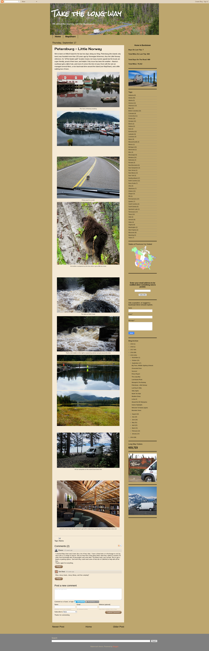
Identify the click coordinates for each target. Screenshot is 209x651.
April (133, 425)
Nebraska (131, 160)
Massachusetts (132, 142)
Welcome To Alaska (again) (140, 407)
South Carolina (132, 204)
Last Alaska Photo (137, 379)
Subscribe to (59, 612)
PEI (129, 196)
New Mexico (132, 173)
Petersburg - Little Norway (139, 385)
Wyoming (131, 235)
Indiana (130, 126)
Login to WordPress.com (92, 602)
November (135, 357)
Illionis (130, 124)
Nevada (130, 162)
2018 (132, 347)
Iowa (129, 129)
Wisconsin (131, 232)
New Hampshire (133, 168)
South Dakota (132, 206)
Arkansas (131, 105)
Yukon (130, 237)
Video (130, 222)
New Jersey (131, 170)
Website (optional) (104, 604)
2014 (132, 437)
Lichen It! (134, 399)
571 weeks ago (68, 550)
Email (78, 604)
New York (131, 175)
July (133, 417)
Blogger (115, 646)
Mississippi (131, 155)
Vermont (130, 219)
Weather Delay (136, 396)
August (134, 414)
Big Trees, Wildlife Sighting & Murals (142, 365)
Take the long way (87, 13)
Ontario (130, 191)
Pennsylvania (132, 199)
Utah (129, 217)
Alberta (130, 100)
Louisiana (131, 136)
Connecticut (132, 116)
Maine (130, 139)
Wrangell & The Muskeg (139, 382)
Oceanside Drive (137, 368)
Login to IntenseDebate (79, 602)
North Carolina (132, 180)
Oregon (130, 193)
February (135, 431)
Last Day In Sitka (137, 388)
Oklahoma (131, 188)
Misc (129, 152)
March (134, 428)
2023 (132, 344)
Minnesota (131, 149)
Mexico (130, 144)
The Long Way (136, 377)
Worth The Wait (136, 393)
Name (56, 604)
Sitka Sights (135, 391)
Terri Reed (61, 571)
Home (58, 36)
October (134, 360)
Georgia (130, 121)
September (135, 363)
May (133, 422)
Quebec (130, 201)
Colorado (131, 113)
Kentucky (131, 131)
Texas (130, 214)
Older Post (118, 626)
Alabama (131, 95)
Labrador (131, 134)
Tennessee (131, 212)
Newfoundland (132, 178)
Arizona (130, 103)
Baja (129, 108)
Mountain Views (136, 410)
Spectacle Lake (133, 209)
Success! (134, 371)
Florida (130, 118)
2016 (132, 352)
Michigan (131, 147)
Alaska (61, 541)
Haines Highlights (137, 405)
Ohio (129, 186)
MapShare (70, 36)
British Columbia (133, 111)
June (133, 419)
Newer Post (58, 626)
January (134, 434)
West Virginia (132, 230)
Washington (132, 227)
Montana (131, 157)
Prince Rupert (136, 374)
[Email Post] (59, 538)
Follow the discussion (120, 546)
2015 (132, 355)
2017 (132, 349)
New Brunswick (133, 165)
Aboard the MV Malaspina (139, 402)
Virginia (130, 225)
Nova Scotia (132, 183)
